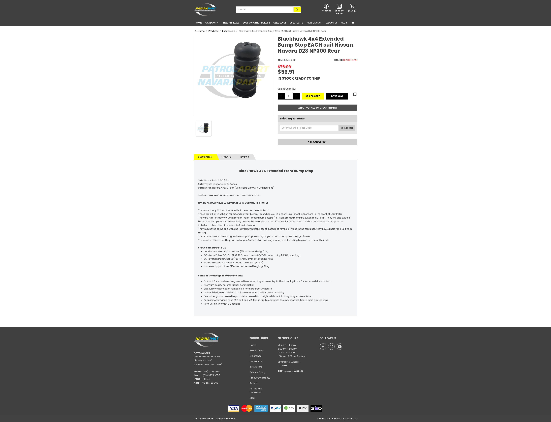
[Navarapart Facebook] (323, 346)
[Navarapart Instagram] (331, 346)
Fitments (226, 156)
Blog (252, 398)
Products (213, 31)
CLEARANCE (279, 22)
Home (198, 22)
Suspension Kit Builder (256, 22)
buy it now (336, 96)
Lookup (348, 127)
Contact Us (256, 361)
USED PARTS (296, 22)
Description (205, 156)
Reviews (244, 156)
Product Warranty (260, 377)
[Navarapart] (205, 9)
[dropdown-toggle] (352, 22)
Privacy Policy (257, 372)
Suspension (228, 31)
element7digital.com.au (344, 418)
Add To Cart (312, 96)
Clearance (256, 356)
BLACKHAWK (350, 60)
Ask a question (317, 142)
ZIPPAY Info (256, 367)
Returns (254, 383)
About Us (331, 22)
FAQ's (344, 22)
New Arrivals (257, 350)
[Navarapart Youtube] (340, 346)
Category (211, 22)
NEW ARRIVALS (231, 22)
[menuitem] (352, 9)
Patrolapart (315, 22)
